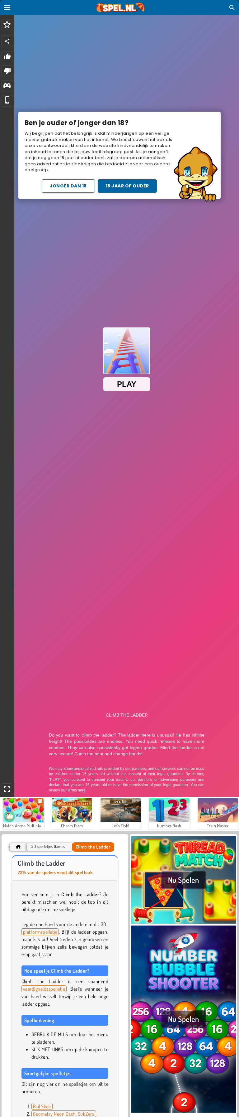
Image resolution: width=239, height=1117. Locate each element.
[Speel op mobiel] (7, 101)
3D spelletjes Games (48, 846)
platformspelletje (40, 932)
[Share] (7, 41)
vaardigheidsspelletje (44, 989)
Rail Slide (42, 1106)
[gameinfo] (7, 86)
